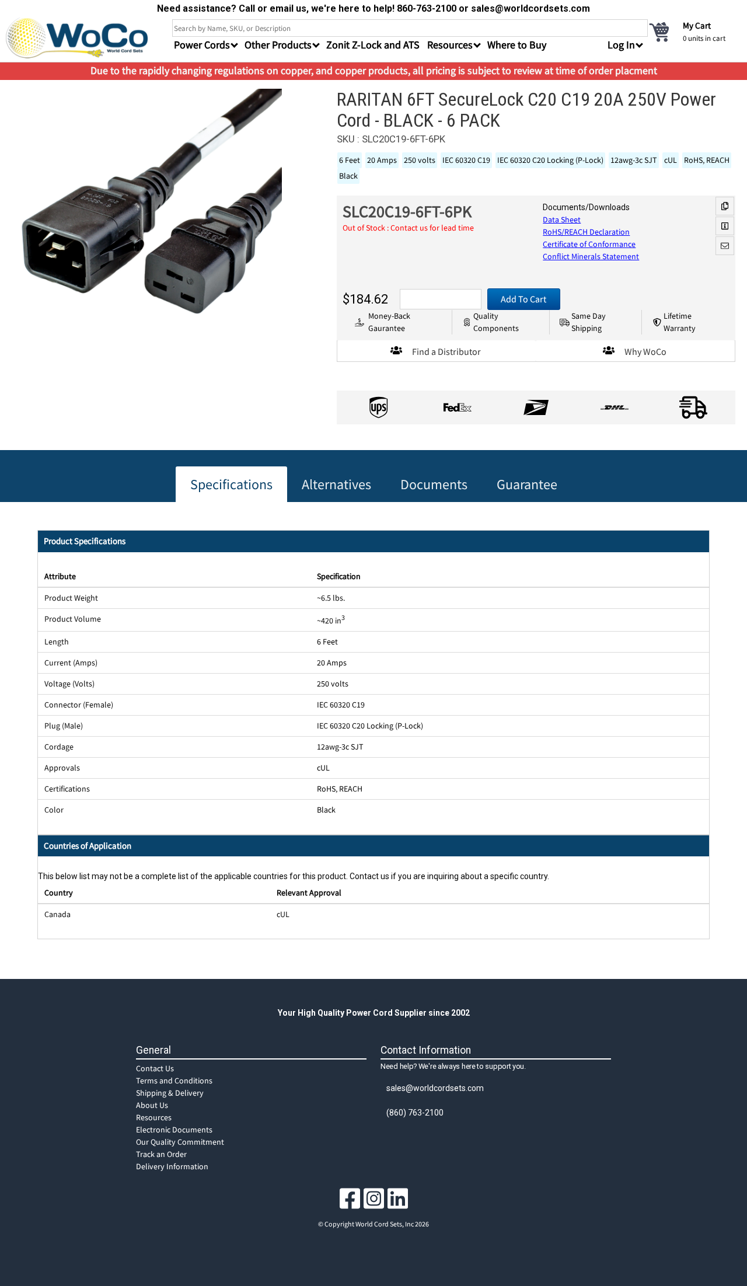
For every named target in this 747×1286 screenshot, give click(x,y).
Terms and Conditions (174, 1080)
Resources (154, 1117)
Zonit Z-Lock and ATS (373, 44)
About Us (152, 1105)
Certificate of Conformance (589, 244)
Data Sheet (562, 219)
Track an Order (161, 1154)
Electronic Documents (174, 1129)
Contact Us (155, 1068)
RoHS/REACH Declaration (586, 231)
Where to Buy (516, 44)
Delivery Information (172, 1166)
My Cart (697, 25)
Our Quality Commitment (180, 1142)
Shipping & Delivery (170, 1093)
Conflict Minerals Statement (591, 256)
